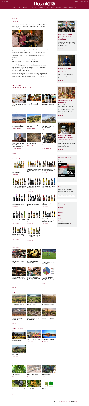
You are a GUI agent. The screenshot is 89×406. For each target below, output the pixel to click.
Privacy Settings (57, 404)
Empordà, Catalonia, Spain (48, 339)
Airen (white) (30, 388)
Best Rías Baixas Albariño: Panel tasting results (48, 187)
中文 (77, 1)
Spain (59, 218)
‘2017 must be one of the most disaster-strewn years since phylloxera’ (48, 126)
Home (14, 7)
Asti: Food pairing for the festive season (65, 101)
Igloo (75, 401)
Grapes (13, 376)
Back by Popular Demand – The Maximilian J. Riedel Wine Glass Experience (65, 70)
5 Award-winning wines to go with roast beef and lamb (34, 220)
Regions (25, 7)
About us (81, 1)
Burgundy (60, 212)
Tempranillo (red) (46, 374)
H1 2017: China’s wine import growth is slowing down (18, 261)
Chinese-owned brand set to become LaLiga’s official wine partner (48, 262)
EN (75, 1)
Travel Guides (30, 341)
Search (75, 8)
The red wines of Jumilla (48, 304)
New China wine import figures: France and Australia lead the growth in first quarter (49, 279)
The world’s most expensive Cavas (19, 105)
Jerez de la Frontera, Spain (33, 339)
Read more (60, 48)
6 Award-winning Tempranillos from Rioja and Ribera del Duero (48, 220)
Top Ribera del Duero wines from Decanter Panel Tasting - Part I (34, 188)
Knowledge (42, 7)
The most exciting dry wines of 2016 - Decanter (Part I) (19, 187)
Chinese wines (33, 7)
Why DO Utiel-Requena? (18, 304)
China (59, 210)
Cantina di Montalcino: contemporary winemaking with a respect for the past (65, 137)
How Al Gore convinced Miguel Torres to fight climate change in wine (18, 145)
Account (86, 1)
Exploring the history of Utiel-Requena (33, 318)
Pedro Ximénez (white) (32, 374)
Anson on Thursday (16, 128)
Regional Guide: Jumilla (48, 318)
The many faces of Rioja (48, 104)
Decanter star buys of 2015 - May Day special (18, 220)
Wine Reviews (50, 7)
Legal (69, 401)
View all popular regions (63, 223)
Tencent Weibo (18, 87)
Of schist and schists (32, 143)
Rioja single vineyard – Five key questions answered (19, 125)
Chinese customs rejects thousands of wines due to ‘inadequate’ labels (18, 279)
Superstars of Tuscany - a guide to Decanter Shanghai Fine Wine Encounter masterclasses (34, 279)
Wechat (15, 87)
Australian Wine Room (64, 157)
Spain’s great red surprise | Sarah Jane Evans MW (33, 103)
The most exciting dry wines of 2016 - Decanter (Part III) (34, 170)
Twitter (7, 1)
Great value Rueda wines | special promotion (18, 171)
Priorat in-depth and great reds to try (33, 125)
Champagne (61, 221)
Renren (23, 87)
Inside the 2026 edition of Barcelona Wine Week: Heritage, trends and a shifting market (65, 36)
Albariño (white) (46, 388)
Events (65, 7)
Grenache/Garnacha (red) (18, 388)
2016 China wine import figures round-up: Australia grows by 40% (33, 261)
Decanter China (44, 4)
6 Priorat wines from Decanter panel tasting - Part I (33, 204)
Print (30, 87)
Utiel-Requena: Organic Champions (18, 318)
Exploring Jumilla (31, 304)
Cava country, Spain (17, 340)
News (19, 7)
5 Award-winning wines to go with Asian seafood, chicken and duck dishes (33, 237)
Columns (58, 7)
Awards (71, 7)
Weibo (2, 1)
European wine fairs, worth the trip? (48, 145)
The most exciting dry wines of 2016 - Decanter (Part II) (49, 169)
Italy (59, 215)
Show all (14, 153)
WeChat (4, 1)
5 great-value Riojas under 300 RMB (48, 203)
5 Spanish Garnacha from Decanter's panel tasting (18, 203)
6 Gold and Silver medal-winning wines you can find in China (18, 236)
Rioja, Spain (15, 354)
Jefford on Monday (31, 128)
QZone (20, 87)
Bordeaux (60, 207)
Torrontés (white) (16, 374)
